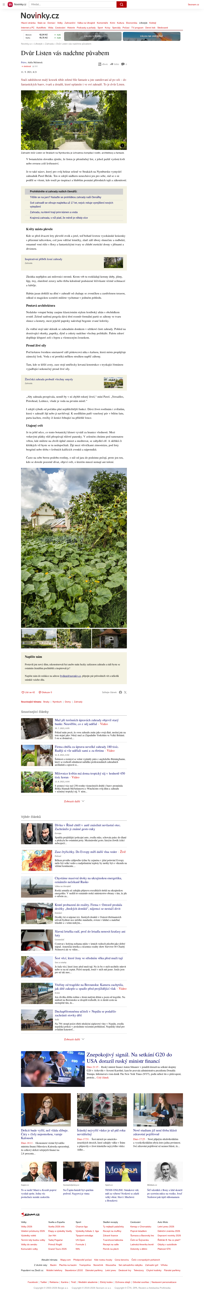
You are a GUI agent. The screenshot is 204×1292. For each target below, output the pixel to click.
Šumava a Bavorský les (142, 1235)
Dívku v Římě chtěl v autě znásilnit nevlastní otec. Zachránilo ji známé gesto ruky (88, 827)
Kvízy (107, 27)
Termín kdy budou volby (33, 1240)
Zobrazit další (72, 801)
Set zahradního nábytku (131, 1265)
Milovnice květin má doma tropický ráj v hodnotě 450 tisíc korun (90, 775)
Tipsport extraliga (84, 1235)
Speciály (116, 27)
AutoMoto (41, 27)
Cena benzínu (122, 1259)
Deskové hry (125, 1270)
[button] (74, 120)
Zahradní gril (151, 1265)
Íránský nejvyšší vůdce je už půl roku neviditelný (101, 1132)
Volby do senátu (29, 1244)
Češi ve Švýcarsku (139, 1240)
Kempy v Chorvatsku (140, 1226)
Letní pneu (110, 1270)
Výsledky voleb (28, 1235)
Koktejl (152, 23)
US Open (80, 1240)
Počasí (126, 27)
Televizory (139, 1270)
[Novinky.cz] (40, 16)
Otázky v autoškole (167, 1244)
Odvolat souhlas (141, 1282)
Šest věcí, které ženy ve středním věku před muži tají (89, 958)
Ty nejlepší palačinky (113, 1226)
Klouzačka (111, 1265)
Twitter (43, 1282)
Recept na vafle (111, 1244)
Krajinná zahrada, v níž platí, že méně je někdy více (59, 217)
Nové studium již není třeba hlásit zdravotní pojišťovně (155, 1132)
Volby (60, 23)
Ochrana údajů (122, 1282)
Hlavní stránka (28, 23)
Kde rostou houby (103, 1259)
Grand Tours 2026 (57, 1249)
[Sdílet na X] (125, 692)
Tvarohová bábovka (113, 1240)
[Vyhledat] (122, 4)
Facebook (33, 1282)
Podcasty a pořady (86, 27)
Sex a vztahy (60, 962)
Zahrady (78, 701)
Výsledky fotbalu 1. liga (87, 1231)
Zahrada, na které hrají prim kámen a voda (54, 212)
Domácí (51, 23)
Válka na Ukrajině (86, 23)
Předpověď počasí (82, 1259)
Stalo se (41, 23)
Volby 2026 (26, 1226)
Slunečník (98, 1265)
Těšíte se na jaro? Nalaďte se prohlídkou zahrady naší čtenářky (65, 197)
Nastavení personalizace (164, 1282)
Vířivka (164, 1265)
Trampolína (85, 1265)
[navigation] (3, 4)
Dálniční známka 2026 (169, 1231)
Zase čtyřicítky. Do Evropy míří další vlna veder (86, 852)
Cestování (60, 27)
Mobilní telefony (54, 1270)
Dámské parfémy (94, 1270)
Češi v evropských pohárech (145, 1259)
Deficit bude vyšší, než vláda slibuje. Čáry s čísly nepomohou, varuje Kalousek (44, 1134)
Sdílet (116, 64)
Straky (46, 701)
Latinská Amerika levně (142, 1244)
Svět (57, 1020)
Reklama (54, 1282)
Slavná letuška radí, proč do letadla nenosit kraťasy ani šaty (90, 933)
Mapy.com (65, 1259)
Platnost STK (164, 1249)
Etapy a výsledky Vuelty (60, 1231)
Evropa (58, 833)
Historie (71, 27)
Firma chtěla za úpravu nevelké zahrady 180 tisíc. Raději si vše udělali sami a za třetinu (87, 748)
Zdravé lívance (110, 1235)
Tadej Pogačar (55, 1240)
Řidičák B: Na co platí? (169, 1240)
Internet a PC (27, 27)
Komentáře (102, 23)
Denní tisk (150, 27)
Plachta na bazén (68, 1265)
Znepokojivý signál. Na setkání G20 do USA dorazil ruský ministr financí (129, 1057)
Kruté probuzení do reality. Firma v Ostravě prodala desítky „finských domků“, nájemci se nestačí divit (88, 907)
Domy (68, 701)
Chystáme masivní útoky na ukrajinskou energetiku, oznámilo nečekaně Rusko (88, 880)
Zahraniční (70, 23)
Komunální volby (29, 1249)
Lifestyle (143, 23)
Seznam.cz (193, 4)
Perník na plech (111, 1249)
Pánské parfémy (172, 1270)
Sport (100, 27)
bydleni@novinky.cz (70, 675)
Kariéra (64, 1282)
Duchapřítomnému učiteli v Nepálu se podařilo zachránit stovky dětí (85, 1013)
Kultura (120, 23)
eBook (105, 64)
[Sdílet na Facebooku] (120, 692)
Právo (23, 62)
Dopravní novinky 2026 (169, 1235)
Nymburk (57, 701)
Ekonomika (131, 23)
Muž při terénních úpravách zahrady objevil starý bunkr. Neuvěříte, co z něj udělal (87, 722)
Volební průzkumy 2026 (33, 1231)
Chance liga (82, 1226)
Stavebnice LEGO (74, 1270)
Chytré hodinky (153, 1270)
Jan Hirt (52, 1235)
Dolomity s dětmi (138, 1249)
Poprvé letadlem (138, 1231)
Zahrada (28, 263)
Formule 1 (81, 1244)
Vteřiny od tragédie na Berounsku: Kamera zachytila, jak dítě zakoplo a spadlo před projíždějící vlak (89, 986)
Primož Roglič (55, 1244)
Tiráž (73, 1282)
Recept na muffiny (112, 1231)
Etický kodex (106, 1282)
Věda (50, 27)
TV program (137, 27)
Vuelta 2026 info (56, 1226)
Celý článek (103, 1077)
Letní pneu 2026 (166, 1226)
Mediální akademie (88, 1282)
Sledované (162, 27)
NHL (78, 1249)
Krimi (112, 23)
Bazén (53, 1265)
